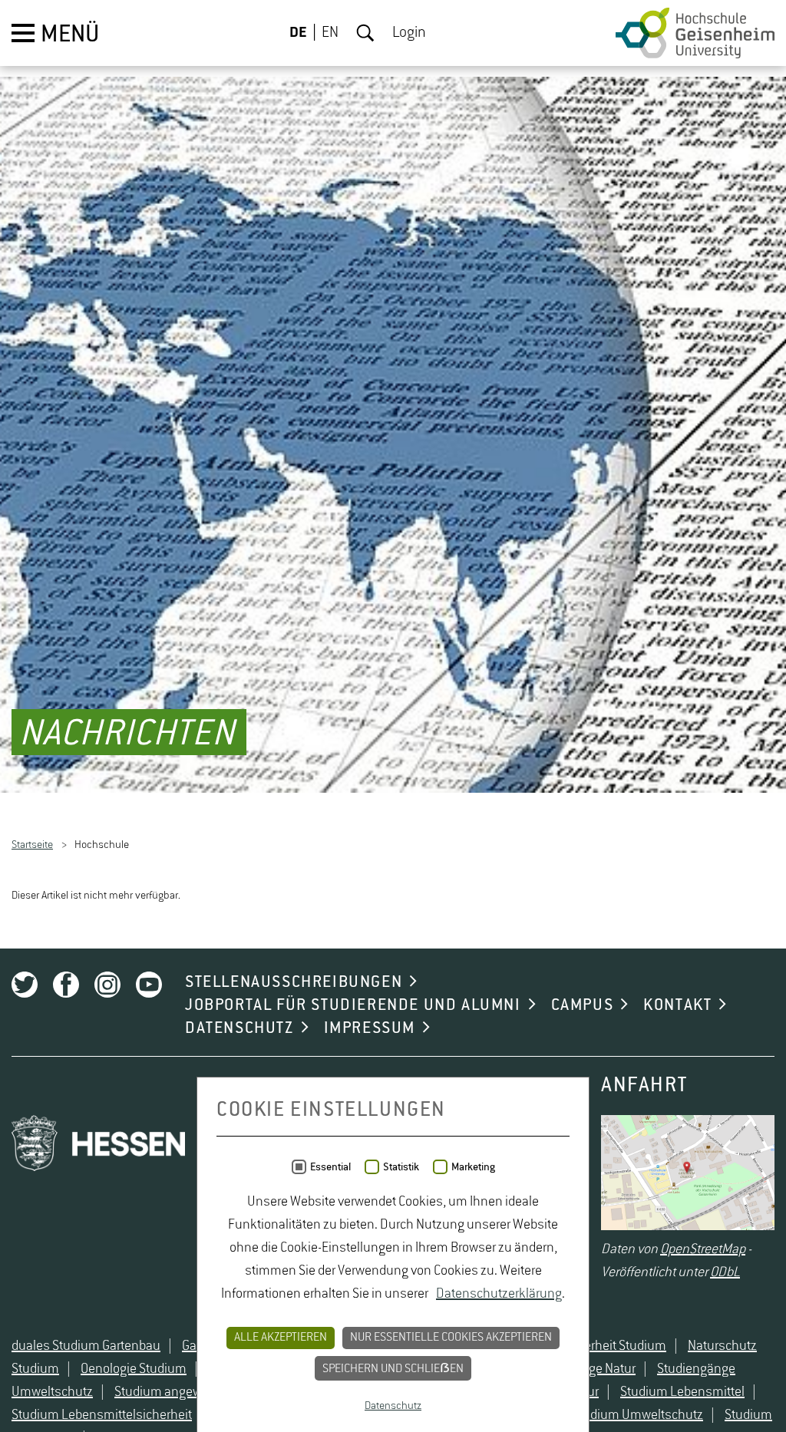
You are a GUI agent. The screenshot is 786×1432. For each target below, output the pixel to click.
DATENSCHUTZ (239, 1028)
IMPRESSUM (369, 1028)
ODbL (725, 1273)
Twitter (25, 985)
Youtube (149, 985)
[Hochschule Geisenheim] (695, 33)
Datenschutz (393, 1406)
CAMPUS (582, 1005)
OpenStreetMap (702, 1250)
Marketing (473, 1167)
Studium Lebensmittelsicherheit (102, 1415)
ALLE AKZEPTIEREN (280, 1338)
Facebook (66, 985)
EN (330, 33)
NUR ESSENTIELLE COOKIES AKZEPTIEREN (451, 1338)
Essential (330, 1167)
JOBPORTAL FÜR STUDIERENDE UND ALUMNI (353, 1005)
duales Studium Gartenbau (86, 1346)
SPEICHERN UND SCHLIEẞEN (393, 1369)
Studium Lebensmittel (682, 1392)
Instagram (107, 985)
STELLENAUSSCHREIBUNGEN (293, 982)
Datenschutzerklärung (499, 1294)
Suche (365, 33)
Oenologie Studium (134, 1369)
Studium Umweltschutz (637, 1415)
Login (409, 33)
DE (298, 33)
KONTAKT (677, 1005)
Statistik (401, 1167)
